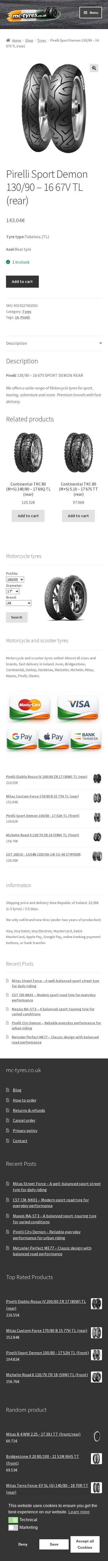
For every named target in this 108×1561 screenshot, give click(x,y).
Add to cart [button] (28, 515)
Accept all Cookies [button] (85, 1544)
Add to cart (22, 281)
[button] (94, 68)
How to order (24, 1100)
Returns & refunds (29, 1110)
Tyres (41, 40)
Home (16, 40)
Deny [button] (23, 1544)
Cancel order (24, 1120)
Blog (17, 1089)
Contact (20, 1140)
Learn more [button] (79, 1512)
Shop (29, 40)
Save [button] (54, 1544)
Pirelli (25, 317)
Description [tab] (16, 343)
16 (17, 317)
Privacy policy (25, 1130)
